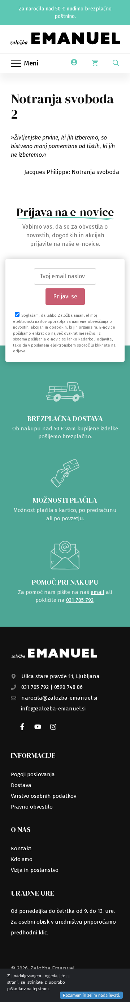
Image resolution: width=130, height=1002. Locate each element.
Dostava (21, 785)
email (97, 592)
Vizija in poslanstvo (34, 870)
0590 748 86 (68, 687)
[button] (115, 63)
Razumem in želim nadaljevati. (91, 995)
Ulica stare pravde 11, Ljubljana (60, 676)
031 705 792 (80, 600)
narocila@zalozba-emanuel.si (59, 698)
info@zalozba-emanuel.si (53, 708)
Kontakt (21, 848)
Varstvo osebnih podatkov (43, 796)
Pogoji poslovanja (33, 774)
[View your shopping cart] (94, 63)
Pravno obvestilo (32, 807)
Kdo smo (21, 859)
